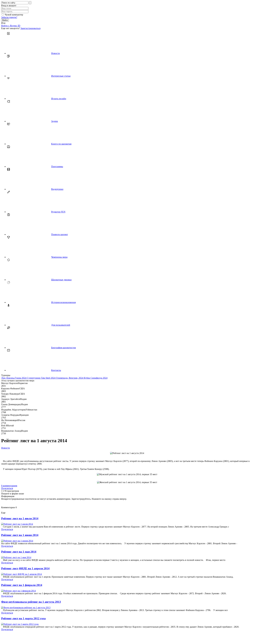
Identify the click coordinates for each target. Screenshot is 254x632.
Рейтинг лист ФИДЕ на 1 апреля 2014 (25, 568)
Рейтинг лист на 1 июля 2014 (19, 518)
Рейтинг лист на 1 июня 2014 (19, 535)
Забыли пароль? (9, 17)
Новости (5, 448)
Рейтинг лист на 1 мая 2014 (18, 551)
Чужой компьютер (14, 14)
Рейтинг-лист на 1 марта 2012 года (23, 618)
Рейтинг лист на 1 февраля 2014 (21, 585)
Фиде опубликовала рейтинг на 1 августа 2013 (31, 601)
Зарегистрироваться (30, 28)
